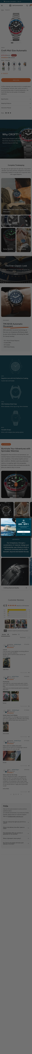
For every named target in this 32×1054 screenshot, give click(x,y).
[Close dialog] (30, 519)
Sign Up (24, 531)
